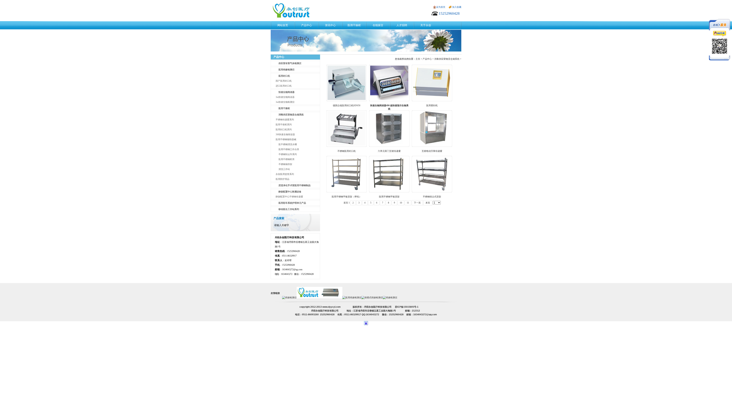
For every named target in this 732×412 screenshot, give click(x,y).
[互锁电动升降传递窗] (432, 144)
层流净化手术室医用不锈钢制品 (295, 185)
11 (408, 202)
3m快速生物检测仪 (285, 102)
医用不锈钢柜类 (287, 159)
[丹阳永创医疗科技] (308, 297)
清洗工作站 (284, 169)
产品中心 (427, 59)
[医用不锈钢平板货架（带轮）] (346, 190)
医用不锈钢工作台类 (289, 149)
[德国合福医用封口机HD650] (346, 99)
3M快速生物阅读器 (285, 134)
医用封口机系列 (284, 129)
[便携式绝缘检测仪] (372, 297)
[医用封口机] (330, 297)
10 (401, 202)
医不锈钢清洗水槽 (288, 144)
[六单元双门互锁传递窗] (389, 144)
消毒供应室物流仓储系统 (291, 114)
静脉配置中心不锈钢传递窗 (289, 196)
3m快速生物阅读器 (285, 97)
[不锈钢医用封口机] (346, 144)
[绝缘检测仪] (289, 297)
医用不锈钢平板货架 (389, 196)
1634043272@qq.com (292, 269)
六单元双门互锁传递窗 (389, 151)
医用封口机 (284, 76)
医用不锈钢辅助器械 (286, 139)
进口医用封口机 (284, 85)
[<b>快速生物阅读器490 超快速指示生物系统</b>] (389, 99)
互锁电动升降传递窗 (432, 151)
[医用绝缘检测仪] (351, 297)
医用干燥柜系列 (284, 124)
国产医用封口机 (284, 81)
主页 (418, 59)
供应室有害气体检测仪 (290, 63)
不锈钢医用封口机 (346, 151)
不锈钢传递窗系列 (285, 119)
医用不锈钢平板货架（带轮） (346, 196)
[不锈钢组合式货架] (432, 190)
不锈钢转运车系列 (288, 154)
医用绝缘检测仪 (287, 69)
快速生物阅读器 (287, 92)
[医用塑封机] (432, 99)
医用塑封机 (432, 105)
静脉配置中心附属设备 (290, 191)
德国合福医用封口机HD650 (346, 105)
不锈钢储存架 (285, 164)
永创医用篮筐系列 (285, 174)
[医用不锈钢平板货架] (389, 190)
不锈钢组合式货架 (432, 196)
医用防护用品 (282, 179)
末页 (427, 202)
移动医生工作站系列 (289, 209)
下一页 (417, 202)
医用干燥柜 (284, 108)
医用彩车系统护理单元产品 (292, 203)
